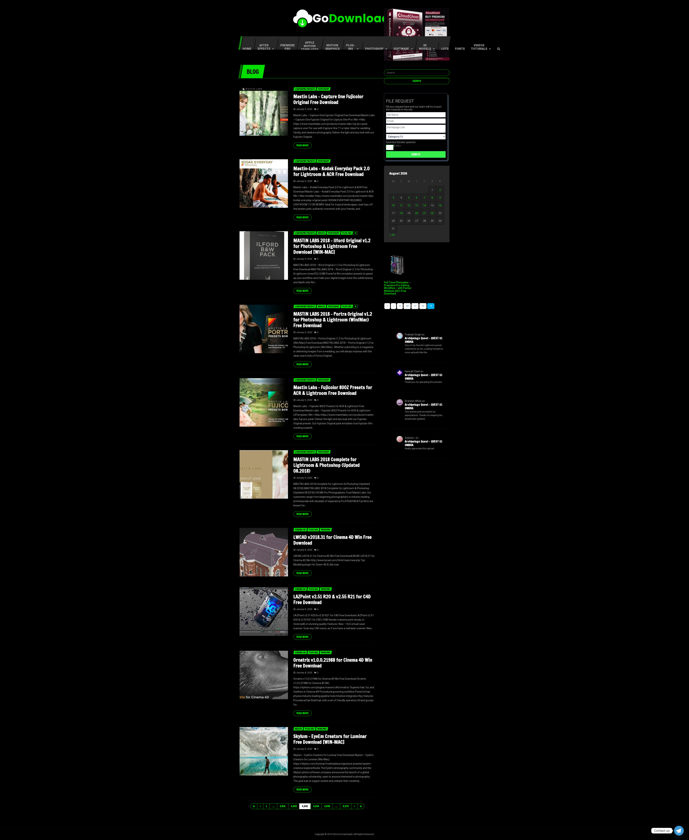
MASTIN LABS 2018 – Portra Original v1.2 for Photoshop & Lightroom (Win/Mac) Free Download (332, 320)
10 (393, 205)
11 (401, 205)
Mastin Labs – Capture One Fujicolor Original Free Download (328, 99)
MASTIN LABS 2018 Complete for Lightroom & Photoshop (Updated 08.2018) (326, 465)
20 (416, 213)
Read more (302, 145)
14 (424, 205)
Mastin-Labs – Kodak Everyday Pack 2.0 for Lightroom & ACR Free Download (331, 171)
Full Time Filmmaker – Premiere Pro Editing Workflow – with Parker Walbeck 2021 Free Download (397, 288)
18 (401, 213)
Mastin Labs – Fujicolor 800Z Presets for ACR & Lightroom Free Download (332, 390)
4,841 (283, 806)
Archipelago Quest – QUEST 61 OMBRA (423, 340)
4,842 (294, 806)
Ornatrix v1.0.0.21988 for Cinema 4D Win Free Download (332, 663)
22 (432, 213)
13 (416, 205)
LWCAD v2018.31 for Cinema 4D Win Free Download (332, 540)
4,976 (346, 806)
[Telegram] (679, 831)
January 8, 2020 (304, 550)
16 (440, 205)
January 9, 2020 (304, 109)
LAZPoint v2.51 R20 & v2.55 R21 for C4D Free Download (332, 599)
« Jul (392, 234)
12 (408, 205)
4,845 (327, 806)
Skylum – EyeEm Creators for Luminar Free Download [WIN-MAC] (330, 739)
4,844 (316, 806)
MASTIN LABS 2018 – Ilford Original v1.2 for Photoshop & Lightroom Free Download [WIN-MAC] (332, 246)
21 (424, 213)
